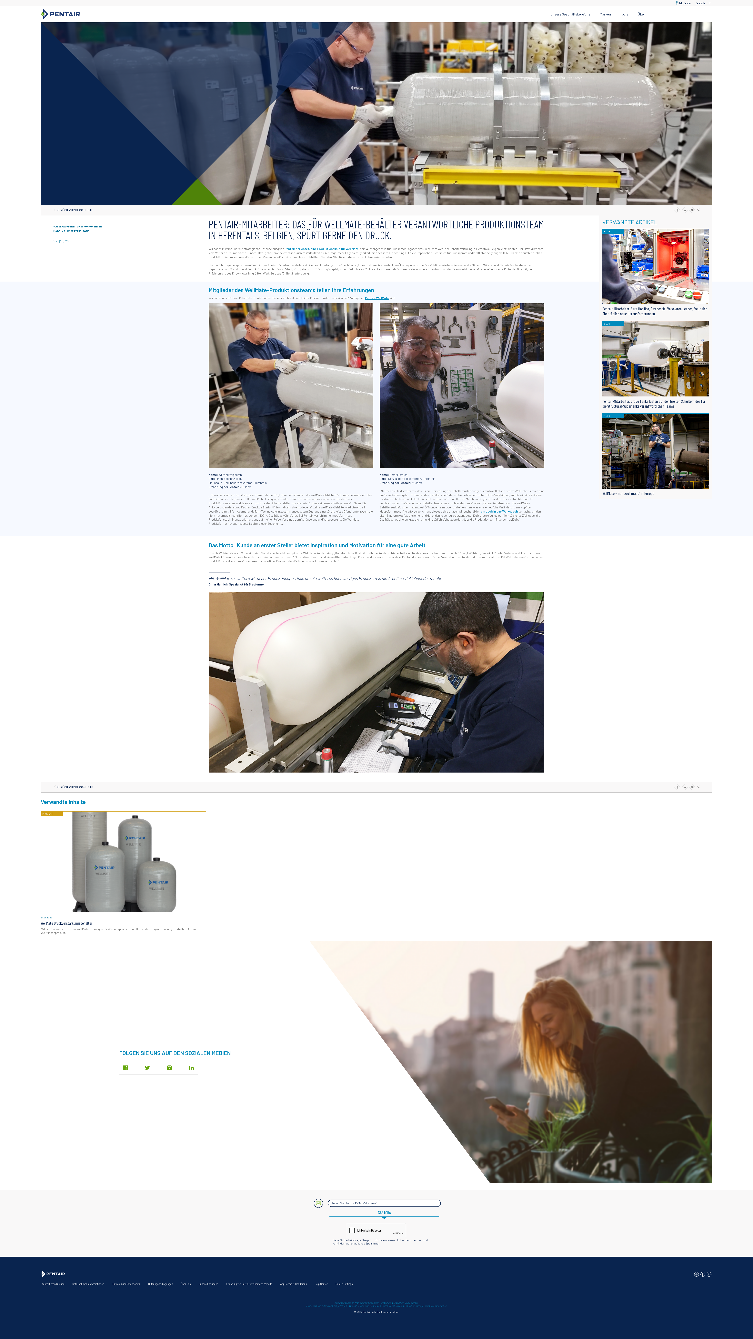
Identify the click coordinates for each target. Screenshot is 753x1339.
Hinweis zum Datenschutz (126, 1283)
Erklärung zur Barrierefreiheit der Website (249, 1283)
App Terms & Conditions (293, 1283)
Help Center (684, 3)
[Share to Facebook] (677, 210)
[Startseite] (292, 14)
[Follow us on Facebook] (702, 1274)
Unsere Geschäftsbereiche (570, 14)
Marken (605, 14)
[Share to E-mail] (692, 210)
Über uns (186, 1283)
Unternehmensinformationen (88, 1283)
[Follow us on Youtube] (696, 1274)
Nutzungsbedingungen (160, 1283)
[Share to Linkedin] (685, 210)
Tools (624, 14)
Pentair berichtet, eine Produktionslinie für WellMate (322, 249)
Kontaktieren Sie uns (53, 1283)
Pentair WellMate (377, 298)
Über (641, 14)
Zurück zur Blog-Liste (74, 210)
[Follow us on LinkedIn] (709, 1274)
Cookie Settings (344, 1283)
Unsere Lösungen (208, 1283)
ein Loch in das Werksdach (499, 511)
